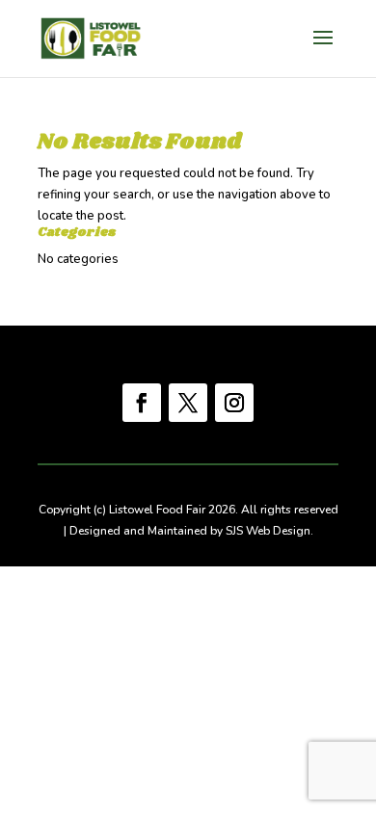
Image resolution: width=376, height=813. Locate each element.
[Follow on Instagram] (234, 402)
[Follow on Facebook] (141, 402)
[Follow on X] (188, 402)
